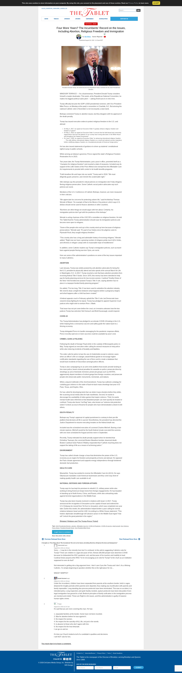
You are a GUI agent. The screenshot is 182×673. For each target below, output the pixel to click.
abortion (73, 526)
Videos (56, 19)
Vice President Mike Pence (82, 528)
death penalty (116, 526)
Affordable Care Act (82, 526)
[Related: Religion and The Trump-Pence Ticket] (79, 521)
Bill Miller (88, 36)
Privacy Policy (133, 3)
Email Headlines (117, 653)
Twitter (67, 658)
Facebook (64, 658)
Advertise (49, 8)
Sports (77, 19)
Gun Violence (125, 526)
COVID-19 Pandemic (95, 526)
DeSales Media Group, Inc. (54, 663)
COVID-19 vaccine (106, 526)
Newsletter (103, 19)
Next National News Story (128, 539)
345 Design (68, 665)
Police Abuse (56, 528)
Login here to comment (62, 532)
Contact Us (63, 8)
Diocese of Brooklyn (110, 657)
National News (91, 23)
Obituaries (89, 19)
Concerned (61, 545)
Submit (139, 667)
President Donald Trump (67, 528)
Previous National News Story (55, 539)
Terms (109, 653)
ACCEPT (156, 3)
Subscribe (56, 8)
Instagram (70, 658)
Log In (43, 8)
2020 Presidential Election (63, 526)
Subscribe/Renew (90, 653)
